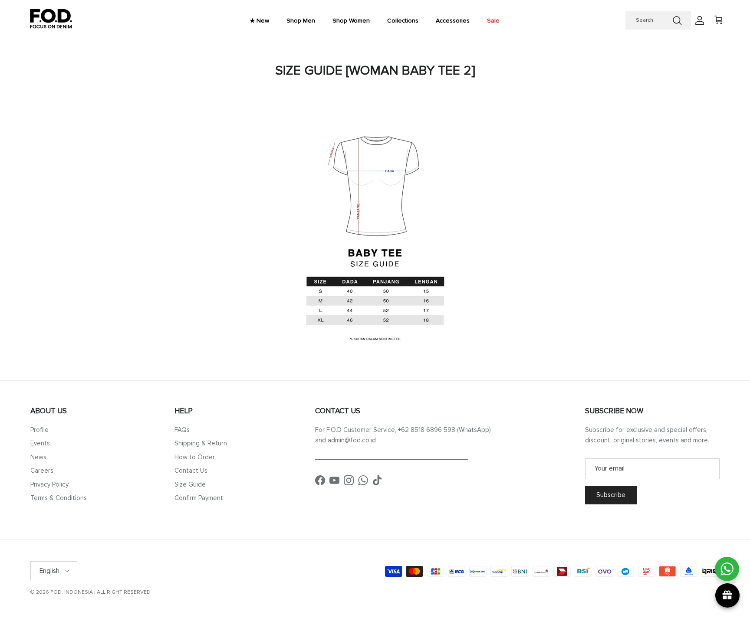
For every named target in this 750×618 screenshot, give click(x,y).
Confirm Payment (198, 498)
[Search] (677, 20)
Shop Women (351, 20)
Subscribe (610, 495)
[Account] (698, 20)
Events (40, 443)
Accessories (453, 20)
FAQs (182, 430)
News (38, 457)
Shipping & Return (200, 443)
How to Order (194, 457)
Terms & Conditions (58, 498)
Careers (41, 470)
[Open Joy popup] (727, 595)
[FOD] (51, 21)
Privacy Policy (49, 484)
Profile (39, 430)
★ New (259, 20)
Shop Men (300, 20)
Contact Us (190, 470)
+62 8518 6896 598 (426, 430)
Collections (402, 20)
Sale (493, 20)
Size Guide (190, 484)
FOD (56, 592)
